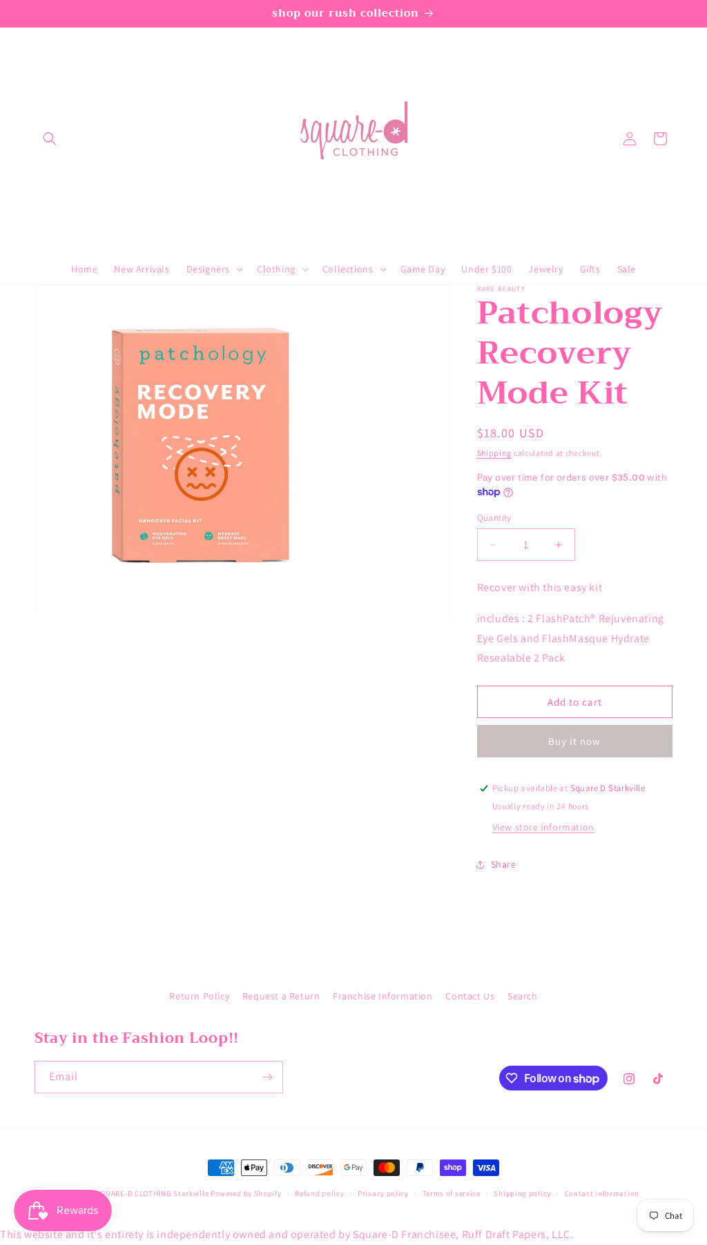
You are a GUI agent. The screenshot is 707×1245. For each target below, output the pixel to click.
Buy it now (574, 741)
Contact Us (469, 996)
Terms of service (452, 1193)
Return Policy (199, 996)
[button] (50, 138)
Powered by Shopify (246, 1193)
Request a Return (281, 996)
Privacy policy (383, 1193)
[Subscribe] (267, 1077)
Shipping (494, 453)
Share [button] (503, 864)
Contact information (602, 1193)
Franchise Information (383, 996)
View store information (543, 827)
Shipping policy (522, 1193)
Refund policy (319, 1193)
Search (522, 996)
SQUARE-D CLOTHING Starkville (152, 1193)
